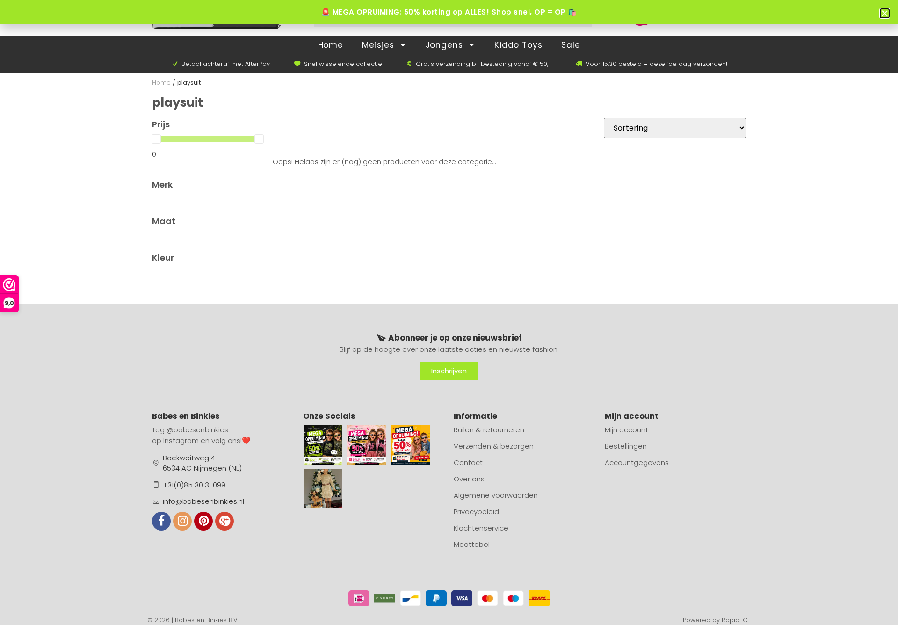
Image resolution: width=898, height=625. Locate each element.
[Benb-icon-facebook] (161, 521)
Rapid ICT (736, 620)
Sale (570, 45)
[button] (885, 13)
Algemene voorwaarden (496, 495)
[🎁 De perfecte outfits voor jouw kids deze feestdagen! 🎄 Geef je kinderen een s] (323, 489)
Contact (468, 462)
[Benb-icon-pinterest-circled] (203, 521)
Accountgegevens (637, 462)
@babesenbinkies (197, 430)
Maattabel (472, 544)
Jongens (444, 45)
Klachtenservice (481, 528)
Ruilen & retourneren (489, 430)
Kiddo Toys (518, 45)
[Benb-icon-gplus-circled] (224, 521)
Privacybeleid (476, 511)
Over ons (469, 479)
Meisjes (378, 45)
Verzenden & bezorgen (494, 446)
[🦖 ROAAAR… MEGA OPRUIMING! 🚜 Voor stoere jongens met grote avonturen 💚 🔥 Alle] (323, 445)
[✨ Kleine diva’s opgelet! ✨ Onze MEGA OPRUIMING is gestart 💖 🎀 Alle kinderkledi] (366, 445)
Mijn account (626, 430)
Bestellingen (626, 446)
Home (331, 45)
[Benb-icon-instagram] (182, 521)
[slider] (156, 139)
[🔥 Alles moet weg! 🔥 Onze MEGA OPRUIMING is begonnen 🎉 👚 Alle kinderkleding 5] (410, 445)
